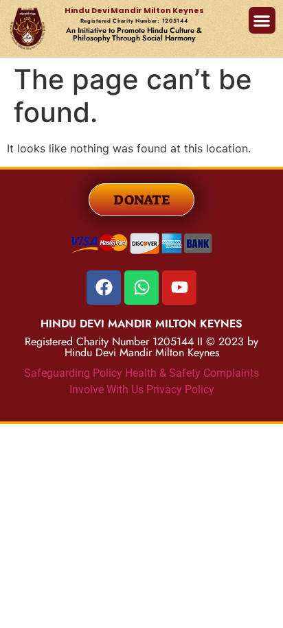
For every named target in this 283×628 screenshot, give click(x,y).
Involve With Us (106, 389)
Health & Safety (164, 373)
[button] (262, 20)
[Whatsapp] (141, 287)
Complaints (231, 373)
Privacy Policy (180, 389)
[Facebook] (104, 287)
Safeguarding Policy (74, 373)
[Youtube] (179, 287)
